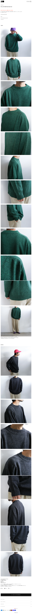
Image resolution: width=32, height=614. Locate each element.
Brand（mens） (3, 599)
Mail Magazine (3, 606)
